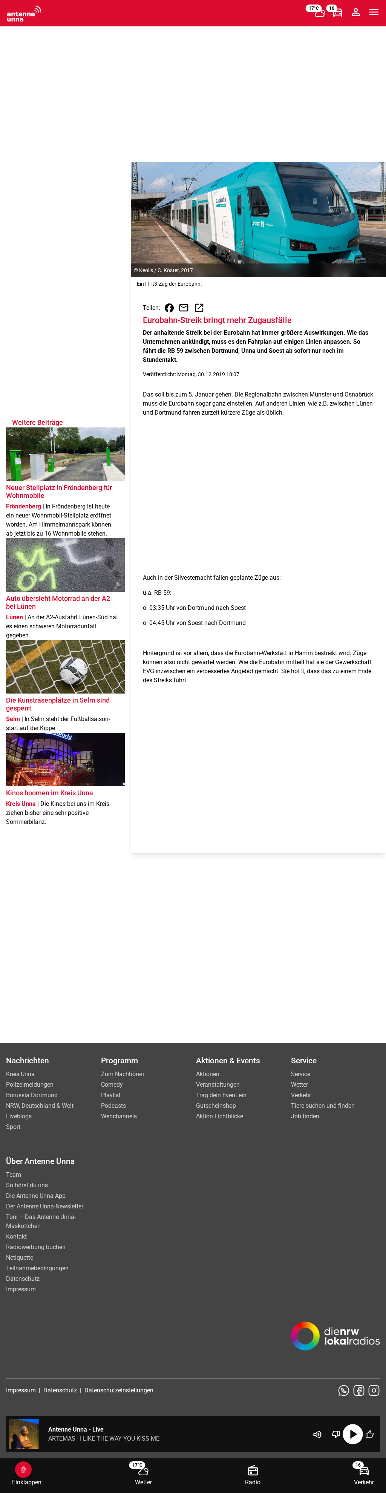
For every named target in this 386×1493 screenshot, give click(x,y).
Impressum (21, 1289)
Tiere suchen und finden (323, 1105)
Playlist (111, 1095)
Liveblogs (19, 1116)
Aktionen (207, 1074)
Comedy (112, 1084)
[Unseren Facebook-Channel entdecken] (359, 1390)
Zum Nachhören (122, 1074)
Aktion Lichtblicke (219, 1116)
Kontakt (16, 1236)
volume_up (317, 1434)
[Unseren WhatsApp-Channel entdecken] (344, 1390)
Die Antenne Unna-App (36, 1195)
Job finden (305, 1116)
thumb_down (336, 1434)
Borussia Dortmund (32, 1095)
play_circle (353, 1434)
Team (13, 1174)
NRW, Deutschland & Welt (40, 1105)
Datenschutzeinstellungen (118, 1390)
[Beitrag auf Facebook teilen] (169, 307)
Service (300, 1074)
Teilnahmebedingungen (37, 1268)
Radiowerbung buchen (36, 1247)
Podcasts (113, 1105)
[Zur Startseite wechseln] (24, 13)
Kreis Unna (20, 1074)
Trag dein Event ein (221, 1095)
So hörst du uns (27, 1185)
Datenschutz (23, 1278)
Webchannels (119, 1116)
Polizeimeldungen (30, 1084)
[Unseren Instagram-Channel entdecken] (374, 1390)
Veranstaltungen (218, 1084)
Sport (13, 1126)
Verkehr (301, 1095)
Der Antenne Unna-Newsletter (44, 1206)
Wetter (299, 1084)
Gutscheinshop (216, 1105)
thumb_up (369, 1434)
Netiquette (19, 1257)
